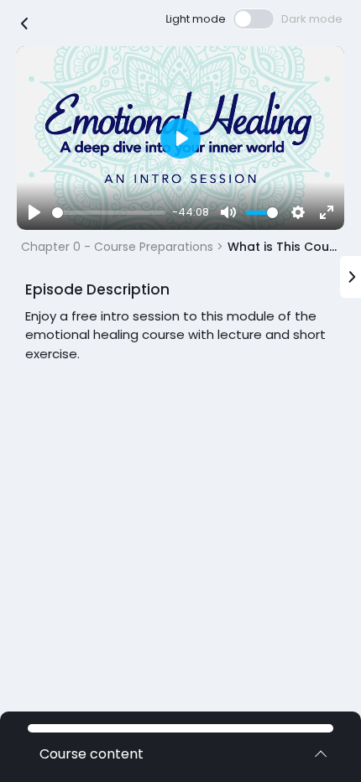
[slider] (108, 213)
